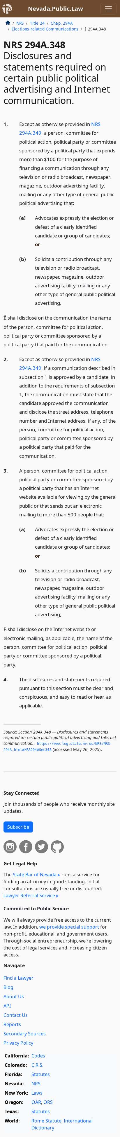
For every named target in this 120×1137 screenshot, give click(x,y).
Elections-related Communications (45, 29)
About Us (13, 996)
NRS (20, 23)
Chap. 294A (62, 23)
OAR (36, 1102)
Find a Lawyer (18, 978)
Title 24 (37, 23)
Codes (38, 1056)
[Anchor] (77, 202)
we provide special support (69, 927)
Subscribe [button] (18, 827)
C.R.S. (37, 1065)
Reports (12, 1024)
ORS (48, 1102)
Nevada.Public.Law (55, 8)
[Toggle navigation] (108, 9)
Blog (8, 987)
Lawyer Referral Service (29, 895)
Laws (37, 1093)
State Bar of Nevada (35, 874)
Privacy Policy (18, 1043)
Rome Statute (46, 1121)
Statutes (40, 1074)
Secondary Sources (24, 1033)
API (7, 1006)
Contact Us (15, 1015)
